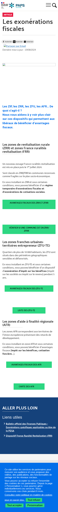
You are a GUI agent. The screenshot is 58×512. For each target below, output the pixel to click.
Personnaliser (35, 505)
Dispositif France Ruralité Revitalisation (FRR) (29, 436)
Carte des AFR (26, 386)
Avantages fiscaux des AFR (26, 364)
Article (8, 15)
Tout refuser (34, 500)
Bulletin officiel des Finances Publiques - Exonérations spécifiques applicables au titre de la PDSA (31, 427)
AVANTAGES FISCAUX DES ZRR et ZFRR (29, 203)
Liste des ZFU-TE (26, 310)
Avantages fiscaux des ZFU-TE (26, 288)
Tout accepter (14, 505)
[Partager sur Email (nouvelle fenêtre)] (15, 46)
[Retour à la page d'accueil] (17, 5)
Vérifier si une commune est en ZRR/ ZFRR (29, 229)
